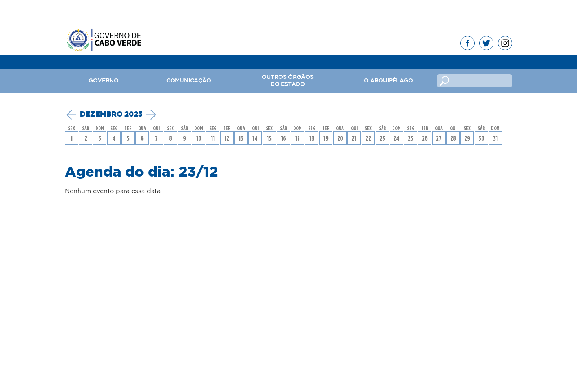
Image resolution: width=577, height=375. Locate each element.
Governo (104, 80)
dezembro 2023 (111, 114)
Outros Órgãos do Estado (288, 81)
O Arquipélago (388, 80)
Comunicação (188, 80)
